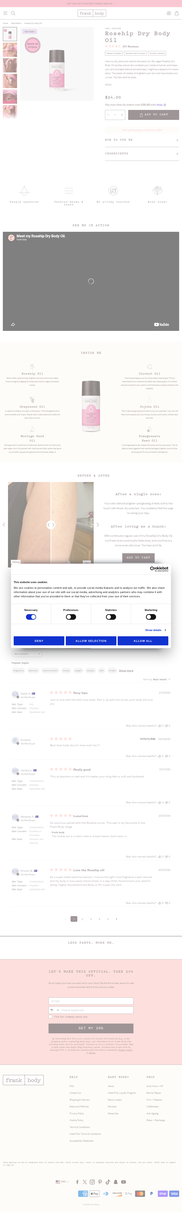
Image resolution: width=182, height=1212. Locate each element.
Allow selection (91, 640)
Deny (39, 640)
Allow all (143, 640)
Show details (153, 630)
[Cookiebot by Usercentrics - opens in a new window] (152, 569)
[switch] (71, 617)
